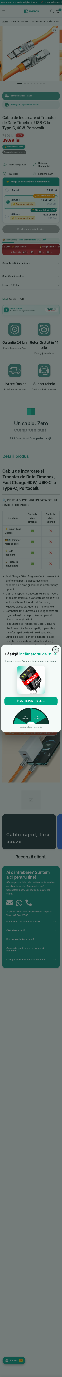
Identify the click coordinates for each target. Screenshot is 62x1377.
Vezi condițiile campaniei (31, 727)
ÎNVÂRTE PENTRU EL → (31, 701)
